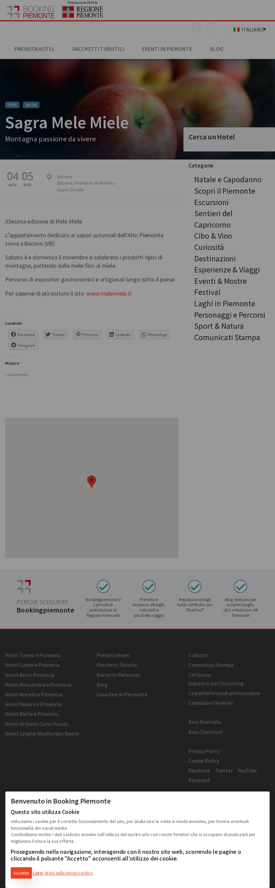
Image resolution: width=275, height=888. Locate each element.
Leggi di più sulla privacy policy (63, 873)
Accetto (21, 873)
